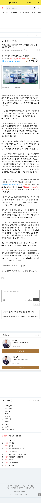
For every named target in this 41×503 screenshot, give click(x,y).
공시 (8, 41)
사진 (4, 300)
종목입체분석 (24, 13)
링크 (8, 300)
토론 (28, 58)
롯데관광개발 (8, 416)
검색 (34, 8)
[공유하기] (2, 278)
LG (11, 59)
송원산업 (7, 411)
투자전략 (14, 13)
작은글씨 (37, 50)
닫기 (38, 2)
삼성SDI (4, 61)
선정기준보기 (12, 401)
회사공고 (16, 486)
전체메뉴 (39, 8)
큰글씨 (39, 50)
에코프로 (26, 187)
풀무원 (7, 414)
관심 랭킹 (18, 436)
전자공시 (15, 41)
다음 (38, 335)
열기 (39, 494)
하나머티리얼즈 (9, 429)
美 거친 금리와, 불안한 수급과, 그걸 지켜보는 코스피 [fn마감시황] (23, 312)
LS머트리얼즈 (6, 184)
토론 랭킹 (11, 436)
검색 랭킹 (4, 436)
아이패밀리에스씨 (10, 406)
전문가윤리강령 (29, 488)
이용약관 (30, 486)
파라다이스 (8, 419)
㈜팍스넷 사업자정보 (19, 491)
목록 (36, 304)
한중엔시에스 (8, 427)
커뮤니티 (5, 13)
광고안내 (23, 486)
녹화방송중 (20, 351)
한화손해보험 (8, 408)
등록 (35, 300)
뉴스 (33, 13)
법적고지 (21, 488)
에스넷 (7, 421)
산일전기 (7, 424)
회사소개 (10, 486)
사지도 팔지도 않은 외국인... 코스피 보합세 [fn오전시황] (23, 316)
